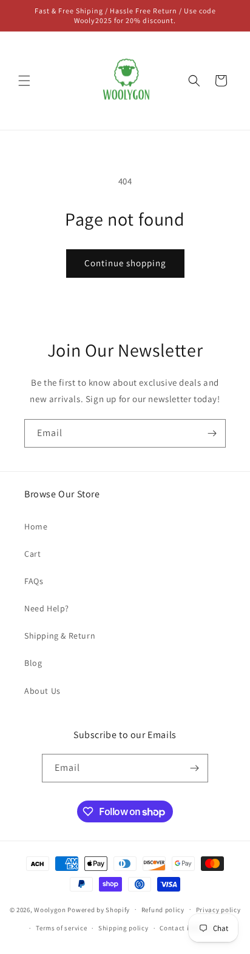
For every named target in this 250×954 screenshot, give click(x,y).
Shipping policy (123, 928)
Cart (32, 553)
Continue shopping (125, 263)
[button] (24, 80)
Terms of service (61, 928)
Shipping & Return (59, 635)
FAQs (33, 581)
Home (35, 526)
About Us (42, 690)
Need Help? (46, 608)
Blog (33, 662)
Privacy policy (218, 909)
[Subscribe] (211, 433)
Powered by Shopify (98, 909)
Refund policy (162, 909)
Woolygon (50, 909)
